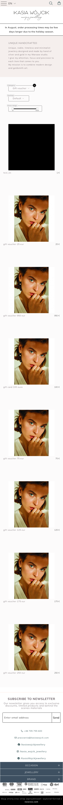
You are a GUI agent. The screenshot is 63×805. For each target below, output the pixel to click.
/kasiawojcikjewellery (32, 744)
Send (56, 717)
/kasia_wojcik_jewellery (33, 751)
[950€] (37, 109)
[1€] (13, 109)
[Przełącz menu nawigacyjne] (4, 3)
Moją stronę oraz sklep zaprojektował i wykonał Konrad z (31, 800)
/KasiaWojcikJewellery (33, 758)
